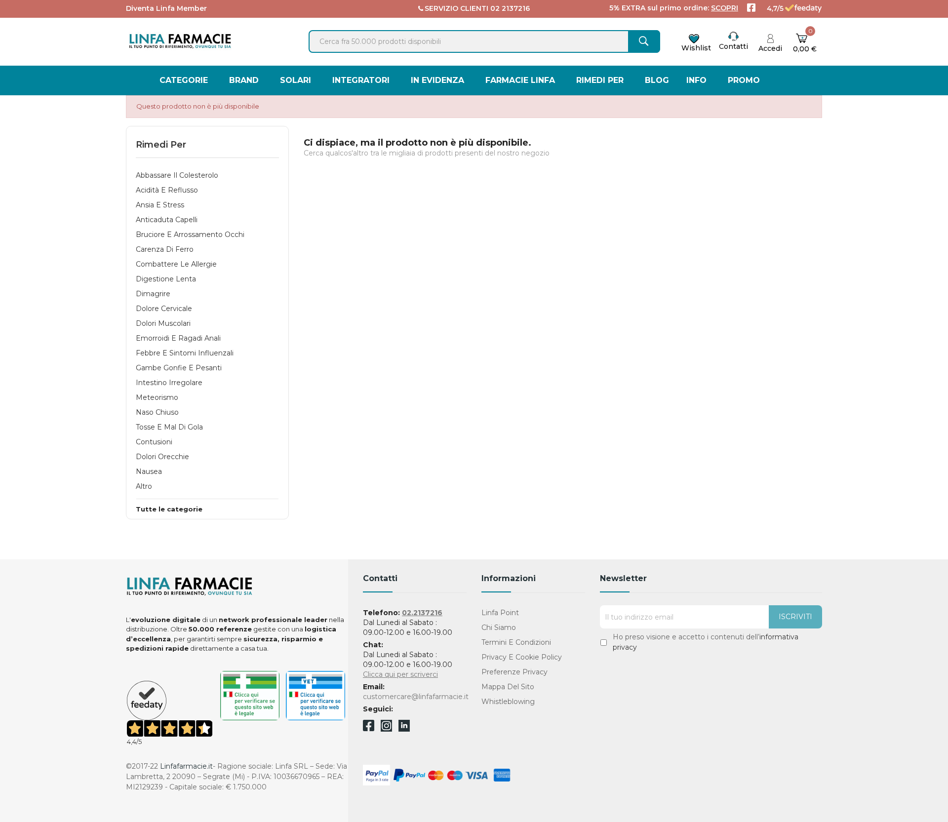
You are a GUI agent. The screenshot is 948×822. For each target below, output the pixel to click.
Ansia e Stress (160, 204)
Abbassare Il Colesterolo (177, 175)
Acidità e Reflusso (167, 190)
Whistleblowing (508, 701)
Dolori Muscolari (163, 323)
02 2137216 (510, 8)
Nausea (149, 471)
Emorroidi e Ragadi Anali (178, 338)
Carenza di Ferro (165, 249)
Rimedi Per (161, 144)
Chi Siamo (498, 627)
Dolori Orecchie (162, 456)
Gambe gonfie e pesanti (179, 367)
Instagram (386, 729)
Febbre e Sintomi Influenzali (185, 353)
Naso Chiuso (157, 412)
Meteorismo (157, 397)
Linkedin (404, 729)
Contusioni (154, 441)
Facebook (368, 727)
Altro (144, 486)
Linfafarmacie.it (186, 766)
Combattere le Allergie (176, 264)
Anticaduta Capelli (167, 219)
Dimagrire (153, 293)
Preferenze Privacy (514, 671)
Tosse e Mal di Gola (169, 427)
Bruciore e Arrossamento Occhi (190, 234)
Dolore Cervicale (164, 308)
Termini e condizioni (516, 642)
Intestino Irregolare (169, 382)
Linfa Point (500, 612)
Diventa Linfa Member (166, 8)
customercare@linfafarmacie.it (416, 696)
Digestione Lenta (166, 278)
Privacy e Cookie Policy (521, 657)
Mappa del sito (507, 686)
